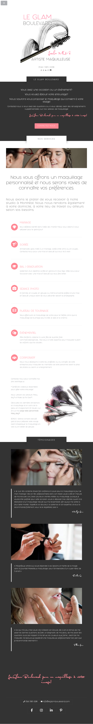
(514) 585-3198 (47, 67)
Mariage (25, 223)
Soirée (24, 245)
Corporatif (27, 358)
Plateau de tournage (34, 311)
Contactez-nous (46, 125)
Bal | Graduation (31, 267)
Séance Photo (29, 289)
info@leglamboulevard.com (56, 701)
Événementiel (28, 333)
